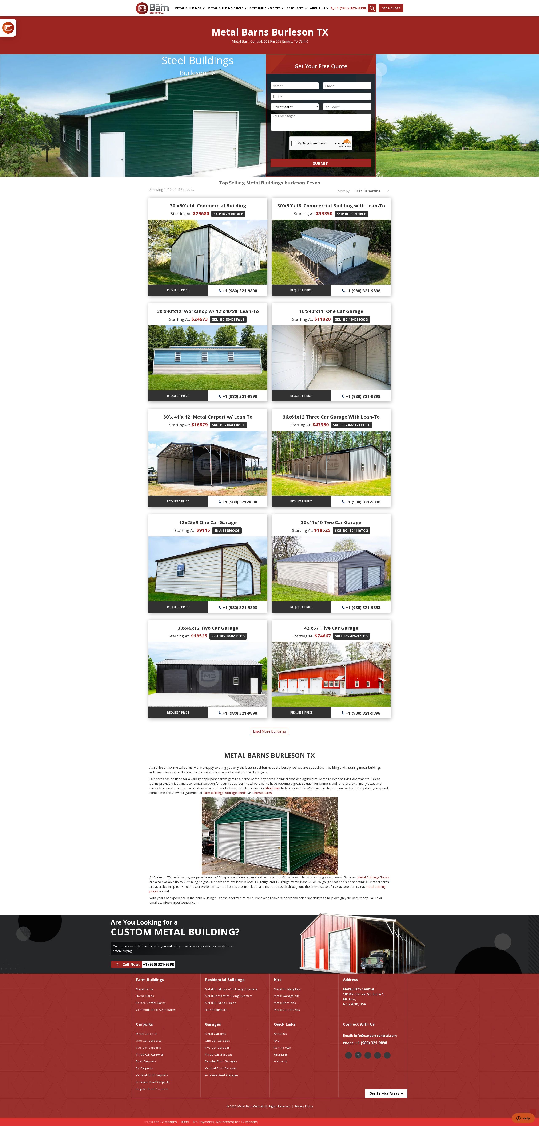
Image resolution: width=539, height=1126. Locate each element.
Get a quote (391, 8)
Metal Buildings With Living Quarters (231, 989)
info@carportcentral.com (375, 1035)
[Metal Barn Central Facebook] (348, 1055)
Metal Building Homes (220, 1003)
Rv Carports (144, 1068)
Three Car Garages (219, 1054)
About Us (317, 8)
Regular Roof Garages (221, 1061)
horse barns (263, 793)
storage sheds (236, 793)
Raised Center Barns (151, 1003)
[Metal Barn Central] (152, 8)
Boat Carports (146, 1061)
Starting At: (181, 214)
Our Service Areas (384, 1093)
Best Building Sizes (265, 8)
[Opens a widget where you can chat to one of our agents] (523, 1118)
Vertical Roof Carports (152, 1075)
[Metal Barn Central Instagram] (367, 1055)
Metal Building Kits (287, 989)
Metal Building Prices (225, 8)
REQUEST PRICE (178, 290)
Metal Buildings (188, 8)
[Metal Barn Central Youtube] (387, 1055)
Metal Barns (144, 989)
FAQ (277, 1041)
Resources (295, 8)
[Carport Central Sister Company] (8, 28)
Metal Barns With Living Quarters (229, 996)
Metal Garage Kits (287, 996)
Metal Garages (216, 1034)
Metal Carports (147, 1034)
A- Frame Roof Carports (153, 1082)
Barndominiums (216, 1010)
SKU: (217, 214)
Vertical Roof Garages (221, 1068)
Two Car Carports (148, 1047)
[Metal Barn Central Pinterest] (377, 1055)
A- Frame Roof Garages (222, 1075)
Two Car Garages (217, 1047)
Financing (281, 1054)
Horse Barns (145, 996)
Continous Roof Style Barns (156, 1010)
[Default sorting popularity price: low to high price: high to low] (370, 191)
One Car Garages (217, 1041)
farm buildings (213, 793)
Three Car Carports (150, 1054)
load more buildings (269, 731)
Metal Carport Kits (287, 1010)
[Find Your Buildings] (372, 8)
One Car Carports (148, 1041)
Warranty (280, 1061)
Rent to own (282, 1047)
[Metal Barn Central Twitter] (358, 1055)
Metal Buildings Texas (373, 877)
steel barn (272, 788)
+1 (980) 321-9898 (350, 8)
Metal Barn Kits (285, 1003)
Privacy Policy (303, 1106)
